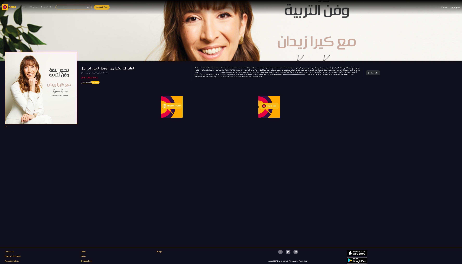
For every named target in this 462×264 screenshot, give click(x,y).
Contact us (9, 252)
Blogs (159, 252)
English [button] (444, 7)
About (83, 252)
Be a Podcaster (46, 7)
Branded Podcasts (13, 256)
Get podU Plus (101, 7)
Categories (33, 7)
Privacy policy (293, 261)
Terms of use (303, 261)
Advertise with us (12, 261)
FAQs (83, 256)
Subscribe (374, 73)
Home (23, 7)
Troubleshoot (86, 261)
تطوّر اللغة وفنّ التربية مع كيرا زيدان (95, 73)
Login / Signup (455, 7)
